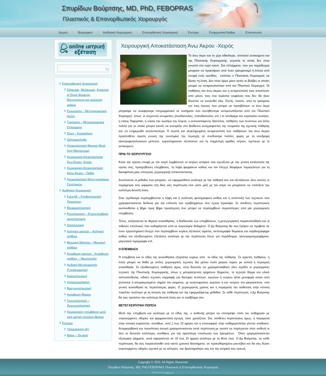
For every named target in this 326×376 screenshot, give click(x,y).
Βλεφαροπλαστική (78, 208)
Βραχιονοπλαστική (79, 288)
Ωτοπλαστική (75, 225)
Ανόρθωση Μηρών (79, 294)
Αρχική (63, 32)
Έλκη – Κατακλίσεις (80, 133)
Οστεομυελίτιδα (77, 139)
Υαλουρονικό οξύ (78, 329)
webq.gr (169, 372)
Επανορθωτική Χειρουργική (160, 32)
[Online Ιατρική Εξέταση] (83, 49)
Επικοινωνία (253, 32)
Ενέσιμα (193, 32)
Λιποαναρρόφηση (78, 282)
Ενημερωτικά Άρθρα (222, 32)
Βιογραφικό (85, 32)
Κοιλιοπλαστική (77, 276)
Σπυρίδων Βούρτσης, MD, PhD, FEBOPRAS (127, 8)
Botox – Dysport (77, 335)
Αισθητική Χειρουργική (117, 32)
